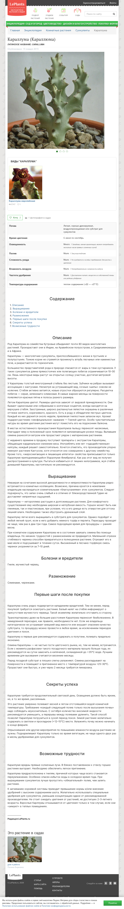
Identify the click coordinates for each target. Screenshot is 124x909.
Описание (18, 305)
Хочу (16, 217)
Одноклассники (110, 883)
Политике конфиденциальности (56, 905)
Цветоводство (52, 23)
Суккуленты (82, 30)
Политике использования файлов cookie (20, 905)
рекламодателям (61, 886)
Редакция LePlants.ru (19, 818)
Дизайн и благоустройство (80, 23)
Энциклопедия (15, 23)
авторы (56, 882)
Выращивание (21, 308)
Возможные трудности (26, 325)
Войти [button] (113, 2)
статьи (37, 880)
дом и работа (14, 864)
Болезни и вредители (25, 312)
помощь (38, 888)
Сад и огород (34, 23)
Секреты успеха (22, 322)
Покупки (103, 23)
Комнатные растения (58, 30)
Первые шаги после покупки (30, 318)
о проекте (57, 878)
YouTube (114, 883)
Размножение (21, 315)
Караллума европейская (22, 200)
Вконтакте (105, 883)
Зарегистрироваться (94, 2)
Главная (15, 30)
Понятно (112, 903)
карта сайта (40, 884)
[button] (62, 100)
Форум (114, 23)
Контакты (57, 890)
